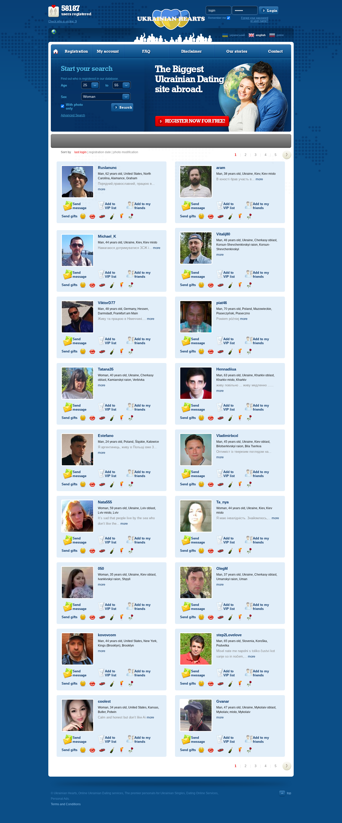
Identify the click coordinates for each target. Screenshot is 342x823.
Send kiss (92, 216)
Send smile (83, 216)
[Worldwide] (54, 31)
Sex (64, 97)
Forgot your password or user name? (254, 19)
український (237, 35)
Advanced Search (73, 115)
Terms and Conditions (66, 804)
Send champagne (112, 216)
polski (280, 35)
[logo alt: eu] (171, 25)
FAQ (146, 51)
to (106, 85)
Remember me (217, 17)
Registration (76, 51)
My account (108, 51)
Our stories (236, 51)
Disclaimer (191, 51)
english (261, 35)
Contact (275, 51)
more (101, 189)
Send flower (131, 216)
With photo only (74, 106)
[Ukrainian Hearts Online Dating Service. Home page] (56, 51)
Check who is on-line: (62, 21)
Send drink (121, 216)
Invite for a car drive (102, 216)
